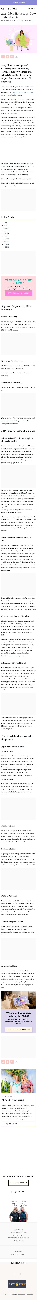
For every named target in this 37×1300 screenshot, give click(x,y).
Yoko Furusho (30, 1294)
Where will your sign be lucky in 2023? (18, 1014)
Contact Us (18, 1230)
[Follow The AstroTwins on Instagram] (15, 1192)
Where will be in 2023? (18, 281)
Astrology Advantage (18, 1255)
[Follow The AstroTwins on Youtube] (23, 1192)
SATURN (7, 239)
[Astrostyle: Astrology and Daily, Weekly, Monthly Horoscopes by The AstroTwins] (9, 9)
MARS (6, 236)
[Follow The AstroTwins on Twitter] (19, 1192)
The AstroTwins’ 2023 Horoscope (22, 92)
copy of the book (12, 95)
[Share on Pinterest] (12, 56)
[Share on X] (3, 56)
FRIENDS (7, 231)
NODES (6, 247)
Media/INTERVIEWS (18, 1235)
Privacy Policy (18, 1240)
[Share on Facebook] (7, 56)
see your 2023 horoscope (18, 1029)
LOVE (6, 223)
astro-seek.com (17, 1289)
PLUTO (6, 242)
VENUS (6, 244)
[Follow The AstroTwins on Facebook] (11, 1192)
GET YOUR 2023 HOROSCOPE (18, 293)
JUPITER (6, 234)
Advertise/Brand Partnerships (18, 1238)
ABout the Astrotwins (18, 1232)
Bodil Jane (15, 1294)
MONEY (6, 225)
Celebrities (18, 1252)
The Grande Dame (21, 1294)
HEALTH (7, 228)
